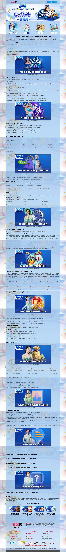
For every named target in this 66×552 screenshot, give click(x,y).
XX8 (26, 523)
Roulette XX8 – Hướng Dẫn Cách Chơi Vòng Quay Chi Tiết (15, 514)
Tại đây (13, 81)
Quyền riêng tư (12, 538)
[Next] (56, 514)
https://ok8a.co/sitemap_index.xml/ (48, 543)
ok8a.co (28, 523)
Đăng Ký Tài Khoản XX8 (30, 533)
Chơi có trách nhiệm (13, 539)
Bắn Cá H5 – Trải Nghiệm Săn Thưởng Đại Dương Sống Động (51, 514)
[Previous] (9, 514)
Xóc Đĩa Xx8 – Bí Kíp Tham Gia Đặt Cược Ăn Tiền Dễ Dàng (27, 514)
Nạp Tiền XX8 (28, 536)
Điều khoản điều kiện (13, 536)
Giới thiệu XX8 (12, 533)
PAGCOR (7, 145)
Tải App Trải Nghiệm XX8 (30, 539)
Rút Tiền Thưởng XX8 (29, 538)
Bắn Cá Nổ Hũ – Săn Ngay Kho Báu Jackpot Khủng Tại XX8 (39, 514)
